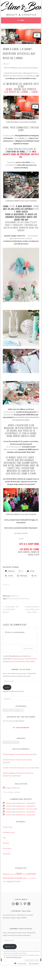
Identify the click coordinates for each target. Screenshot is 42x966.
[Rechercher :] (21, 699)
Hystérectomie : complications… (26, 803)
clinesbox (10, 792)
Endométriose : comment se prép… (27, 809)
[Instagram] (13, 904)
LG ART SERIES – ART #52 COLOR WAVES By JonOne (10, 609)
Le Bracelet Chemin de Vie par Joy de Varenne (17, 760)
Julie (4, 838)
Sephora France (13, 881)
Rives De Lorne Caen (22, 598)
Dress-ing (6, 843)
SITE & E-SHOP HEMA (29, 543)
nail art (28, 878)
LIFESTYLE (14, 596)
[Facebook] (17, 904)
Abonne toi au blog (21, 669)
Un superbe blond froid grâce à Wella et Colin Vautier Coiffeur (32, 609)
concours (31, 873)
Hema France (11, 598)
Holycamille (6, 854)
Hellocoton (17, 792)
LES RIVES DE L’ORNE (29, 549)
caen (19, 873)
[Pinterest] (25, 904)
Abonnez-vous (9, 947)
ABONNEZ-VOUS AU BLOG (21, 929)
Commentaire (28, 648)
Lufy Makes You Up (9, 832)
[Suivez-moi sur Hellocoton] (11, 788)
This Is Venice (7, 848)
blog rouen (12, 874)
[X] (21, 904)
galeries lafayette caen (18, 878)
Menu (22, 20)
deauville (6, 878)
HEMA (9, 89)
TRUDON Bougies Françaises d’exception (16, 754)
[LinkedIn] (29, 904)
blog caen (6, 874)
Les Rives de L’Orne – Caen (21, 92)
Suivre (7, 687)
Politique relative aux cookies (14, 957)
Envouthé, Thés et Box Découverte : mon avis (17, 768)
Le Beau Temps (7, 827)
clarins (24, 874)
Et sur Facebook (21, 728)
